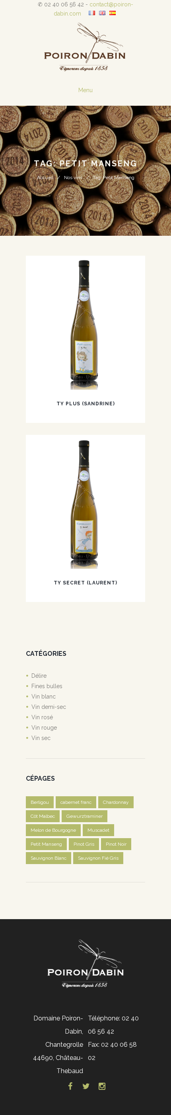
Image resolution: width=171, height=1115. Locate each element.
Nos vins (73, 177)
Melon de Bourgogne (53, 830)
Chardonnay (116, 802)
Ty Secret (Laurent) (85, 583)
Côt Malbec (43, 816)
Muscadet (98, 830)
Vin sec (41, 738)
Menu (85, 90)
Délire (39, 676)
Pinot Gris (84, 844)
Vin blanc (43, 696)
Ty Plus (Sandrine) (85, 404)
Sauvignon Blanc (48, 858)
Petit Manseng (46, 844)
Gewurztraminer (84, 816)
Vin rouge (44, 727)
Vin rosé (42, 717)
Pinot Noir (116, 844)
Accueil (45, 177)
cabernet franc (75, 802)
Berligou (40, 802)
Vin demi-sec (48, 707)
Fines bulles (46, 686)
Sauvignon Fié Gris (98, 858)
